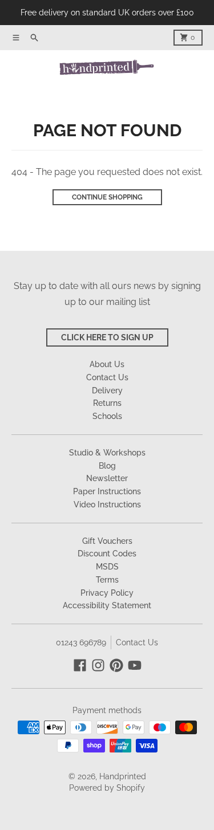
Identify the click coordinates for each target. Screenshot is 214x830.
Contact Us (137, 642)
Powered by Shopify (107, 787)
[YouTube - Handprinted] (135, 665)
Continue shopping (107, 197)
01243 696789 (81, 642)
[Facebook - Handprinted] (80, 665)
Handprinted (122, 776)
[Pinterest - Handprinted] (116, 665)
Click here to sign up (107, 337)
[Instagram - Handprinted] (98, 665)
